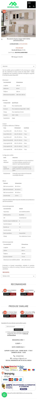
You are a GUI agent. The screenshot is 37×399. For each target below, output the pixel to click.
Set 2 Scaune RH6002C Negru (27, 291)
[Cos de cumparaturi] (30, 6)
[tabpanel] (18, 23)
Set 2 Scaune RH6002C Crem (9, 291)
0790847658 (19, 356)
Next (34, 25)
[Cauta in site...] (34, 6)
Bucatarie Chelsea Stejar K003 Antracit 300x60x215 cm (9, 313)
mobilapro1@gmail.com (19, 358)
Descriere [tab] (5, 66)
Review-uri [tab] (6, 276)
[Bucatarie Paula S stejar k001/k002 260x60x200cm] (18, 23)
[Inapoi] (1, 39)
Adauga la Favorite (18, 57)
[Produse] (29, 3)
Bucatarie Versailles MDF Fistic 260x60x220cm (27, 313)
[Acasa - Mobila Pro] (13, 5)
